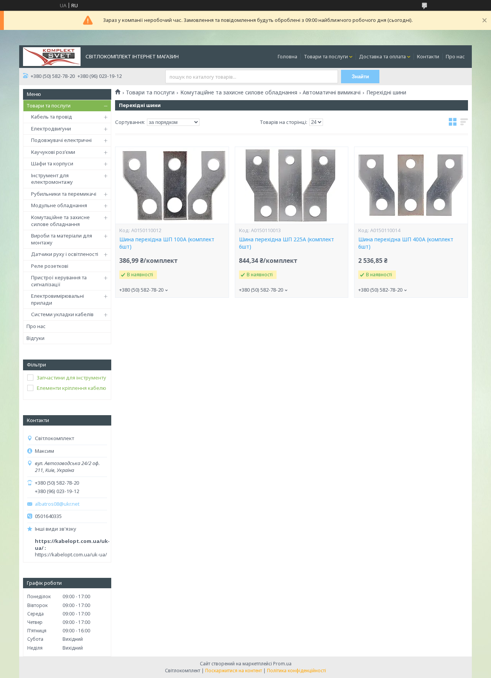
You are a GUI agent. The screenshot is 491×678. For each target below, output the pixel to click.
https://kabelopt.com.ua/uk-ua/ (71, 554)
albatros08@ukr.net (57, 504)
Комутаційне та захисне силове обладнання (60, 221)
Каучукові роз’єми (53, 151)
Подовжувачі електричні (61, 140)
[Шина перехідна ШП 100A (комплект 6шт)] (171, 185)
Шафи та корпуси (52, 163)
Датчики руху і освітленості (64, 254)
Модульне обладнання (59, 205)
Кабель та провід (51, 116)
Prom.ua (282, 663)
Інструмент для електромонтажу (52, 179)
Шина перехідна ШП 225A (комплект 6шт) (286, 243)
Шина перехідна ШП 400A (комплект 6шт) (405, 243)
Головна (287, 56)
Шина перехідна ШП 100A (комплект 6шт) (166, 243)
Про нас (455, 56)
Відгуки (35, 338)
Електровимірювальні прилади (57, 299)
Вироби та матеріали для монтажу (61, 239)
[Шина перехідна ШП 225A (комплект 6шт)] (291, 185)
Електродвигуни (51, 128)
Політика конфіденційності (296, 670)
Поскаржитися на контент (233, 670)
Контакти (428, 56)
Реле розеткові (49, 265)
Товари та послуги (326, 56)
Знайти (360, 76)
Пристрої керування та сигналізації (59, 281)
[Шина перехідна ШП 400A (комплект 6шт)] (410, 185)
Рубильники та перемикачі (63, 193)
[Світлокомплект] (52, 56)
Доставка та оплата (382, 56)
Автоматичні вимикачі (332, 92)
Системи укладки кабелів (62, 314)
